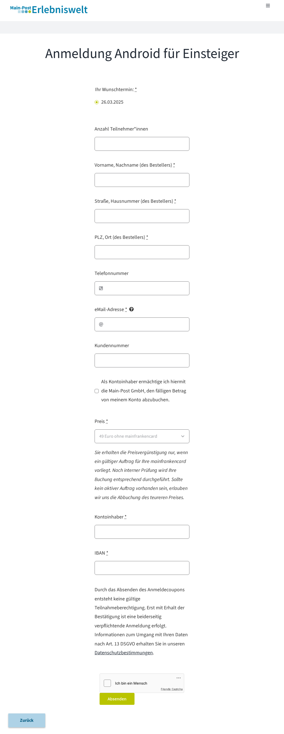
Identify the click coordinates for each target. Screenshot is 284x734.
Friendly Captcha (172, 689)
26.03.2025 (112, 102)
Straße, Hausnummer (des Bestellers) (135, 201)
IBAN (101, 553)
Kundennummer (112, 345)
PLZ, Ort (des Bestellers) (121, 237)
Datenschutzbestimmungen (124, 652)
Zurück (27, 720)
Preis (101, 421)
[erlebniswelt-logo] (49, 6)
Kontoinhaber (111, 516)
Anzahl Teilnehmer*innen (121, 129)
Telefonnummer (111, 273)
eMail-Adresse (111, 309)
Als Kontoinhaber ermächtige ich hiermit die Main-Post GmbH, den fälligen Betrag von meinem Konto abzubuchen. (143, 390)
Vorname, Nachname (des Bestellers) (135, 165)
